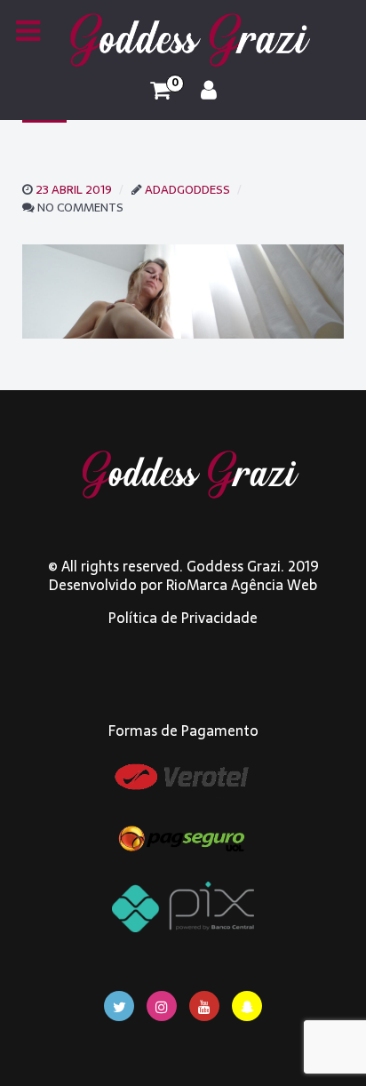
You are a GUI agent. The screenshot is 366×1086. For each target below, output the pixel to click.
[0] (160, 90)
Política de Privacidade (183, 617)
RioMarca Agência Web (241, 584)
